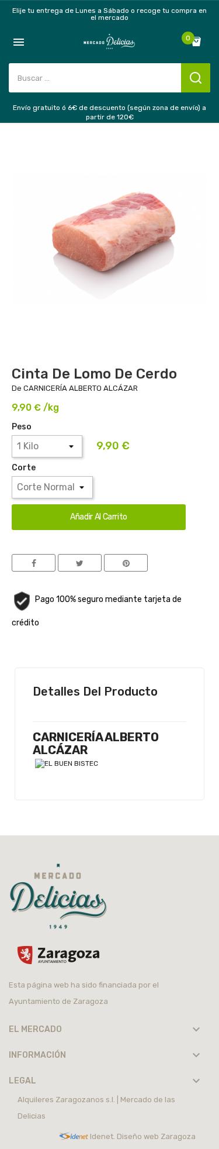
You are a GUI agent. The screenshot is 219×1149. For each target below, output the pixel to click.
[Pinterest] (126, 563)
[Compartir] (33, 563)
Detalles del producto (95, 691)
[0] (199, 42)
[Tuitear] (80, 563)
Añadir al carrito (98, 517)
